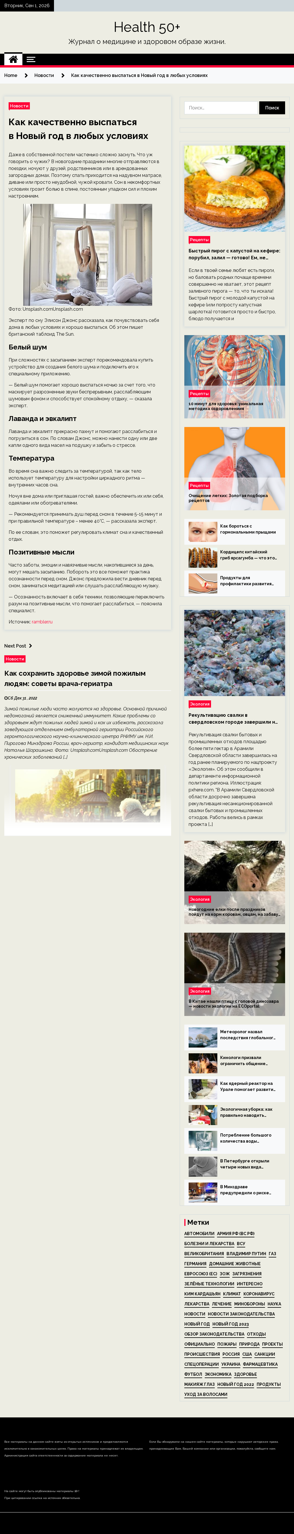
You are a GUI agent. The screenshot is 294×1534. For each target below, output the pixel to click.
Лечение (222, 1304)
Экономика (218, 1374)
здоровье (245, 1374)
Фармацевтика (260, 1364)
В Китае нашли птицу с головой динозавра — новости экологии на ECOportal (234, 1004)
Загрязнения (247, 1274)
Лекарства (196, 1304)
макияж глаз (199, 1384)
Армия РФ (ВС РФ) (235, 1233)
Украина (230, 1364)
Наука (274, 1304)
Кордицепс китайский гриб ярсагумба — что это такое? (247, 555)
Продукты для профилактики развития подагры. (246, 581)
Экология (200, 704)
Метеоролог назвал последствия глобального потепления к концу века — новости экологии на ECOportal (248, 1035)
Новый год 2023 (230, 1324)
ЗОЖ (225, 1274)
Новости (19, 105)
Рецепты (199, 239)
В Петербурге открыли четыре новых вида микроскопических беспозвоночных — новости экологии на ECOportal (244, 1164)
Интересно (249, 1284)
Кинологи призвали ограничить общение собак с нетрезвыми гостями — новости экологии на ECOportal (244, 1061)
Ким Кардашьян (202, 1294)
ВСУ (241, 1243)
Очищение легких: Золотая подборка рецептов (228, 498)
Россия (231, 1354)
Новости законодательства (241, 1314)
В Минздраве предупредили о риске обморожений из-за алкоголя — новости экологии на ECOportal (244, 1190)
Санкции (264, 1354)
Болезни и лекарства (209, 1243)
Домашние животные (235, 1263)
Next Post (15, 646)
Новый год (197, 1324)
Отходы (256, 1334)
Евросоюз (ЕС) (200, 1274)
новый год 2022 (235, 1384)
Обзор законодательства (214, 1334)
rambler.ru (42, 622)
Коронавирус (258, 1294)
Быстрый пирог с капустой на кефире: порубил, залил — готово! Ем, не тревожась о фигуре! (234, 254)
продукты (269, 1384)
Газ (272, 1253)
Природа (249, 1344)
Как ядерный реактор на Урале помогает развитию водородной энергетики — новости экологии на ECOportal (248, 1087)
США (247, 1354)
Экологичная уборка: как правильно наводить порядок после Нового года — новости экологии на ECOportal (247, 1112)
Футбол (193, 1374)
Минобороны (249, 1304)
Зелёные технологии (209, 1284)
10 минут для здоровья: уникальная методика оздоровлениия (226, 406)
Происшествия (202, 1354)
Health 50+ (147, 27)
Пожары (227, 1344)
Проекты (272, 1344)
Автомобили (199, 1233)
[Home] (13, 59)
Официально (199, 1344)
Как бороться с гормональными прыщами (248, 529)
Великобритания (204, 1253)
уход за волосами (205, 1394)
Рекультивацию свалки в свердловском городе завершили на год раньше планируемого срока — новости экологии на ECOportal (233, 719)
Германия (195, 1263)
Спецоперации (201, 1364)
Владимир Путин (246, 1253)
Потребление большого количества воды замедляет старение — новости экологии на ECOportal (245, 1138)
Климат (232, 1294)
